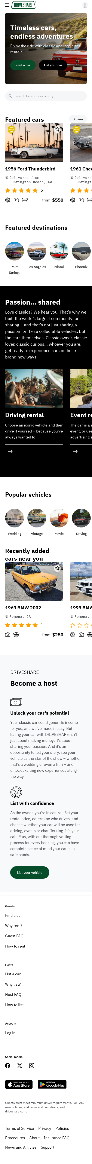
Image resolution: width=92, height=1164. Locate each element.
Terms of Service (19, 1128)
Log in (10, 1032)
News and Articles (21, 1147)
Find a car (13, 915)
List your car (53, 65)
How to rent (15, 946)
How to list (14, 1004)
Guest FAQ (14, 935)
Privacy (44, 1128)
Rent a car (22, 65)
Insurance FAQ (57, 1137)
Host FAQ (13, 994)
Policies (62, 1128)
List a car (13, 973)
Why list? (13, 984)
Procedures (15, 1137)
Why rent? (13, 925)
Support (47, 1147)
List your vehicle (29, 872)
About (34, 1137)
